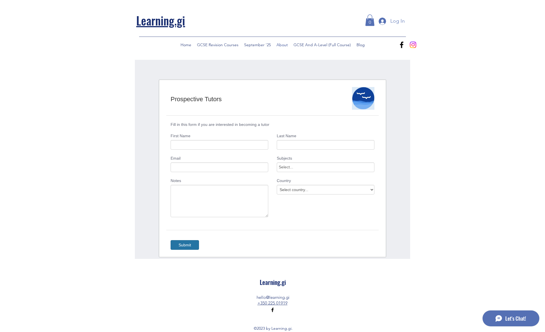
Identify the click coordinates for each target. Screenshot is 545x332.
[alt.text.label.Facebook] (401, 45)
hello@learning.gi (273, 297)
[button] (370, 20)
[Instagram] (413, 45)
